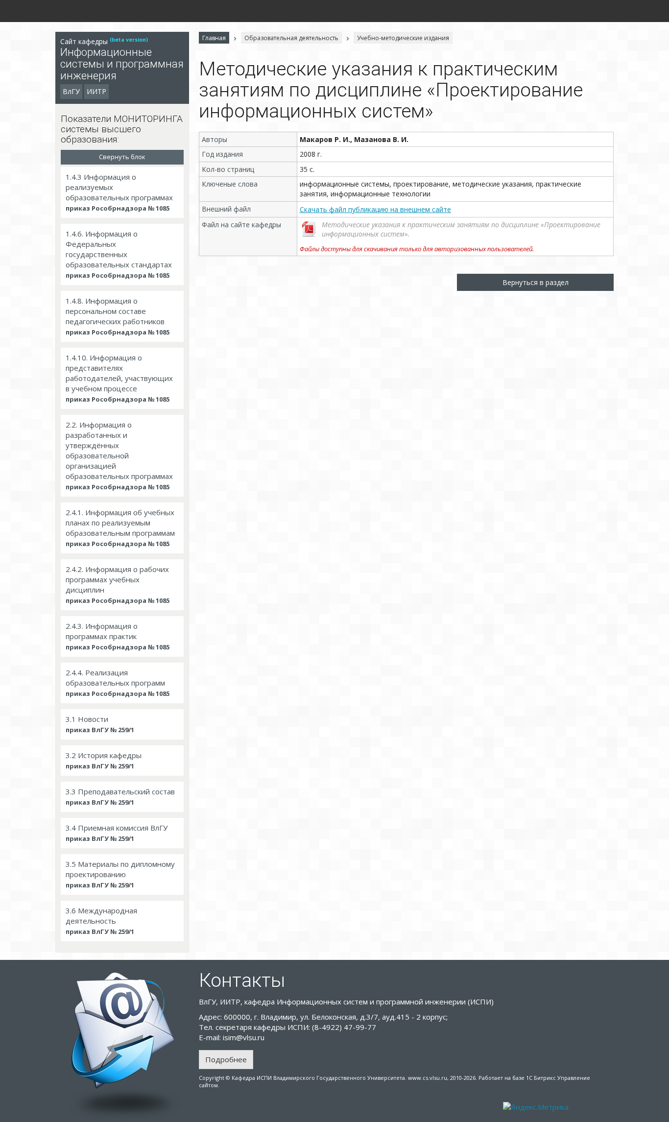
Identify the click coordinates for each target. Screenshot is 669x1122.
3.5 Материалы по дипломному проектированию (120, 874)
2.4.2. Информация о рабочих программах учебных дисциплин (117, 584)
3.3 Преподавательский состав (120, 797)
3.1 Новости (100, 724)
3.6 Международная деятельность (101, 921)
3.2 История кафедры (104, 760)
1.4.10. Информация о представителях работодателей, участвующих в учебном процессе (119, 378)
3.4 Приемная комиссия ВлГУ (116, 833)
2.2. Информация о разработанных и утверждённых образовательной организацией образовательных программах (119, 455)
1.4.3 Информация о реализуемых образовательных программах (119, 192)
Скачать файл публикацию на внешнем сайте (375, 209)
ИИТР (96, 91)
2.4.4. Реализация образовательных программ (117, 683)
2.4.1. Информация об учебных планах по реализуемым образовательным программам (120, 527)
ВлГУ (71, 91)
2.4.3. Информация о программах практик (117, 636)
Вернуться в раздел (535, 282)
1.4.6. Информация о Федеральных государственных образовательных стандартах (119, 254)
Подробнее (226, 1059)
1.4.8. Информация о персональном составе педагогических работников (117, 316)
